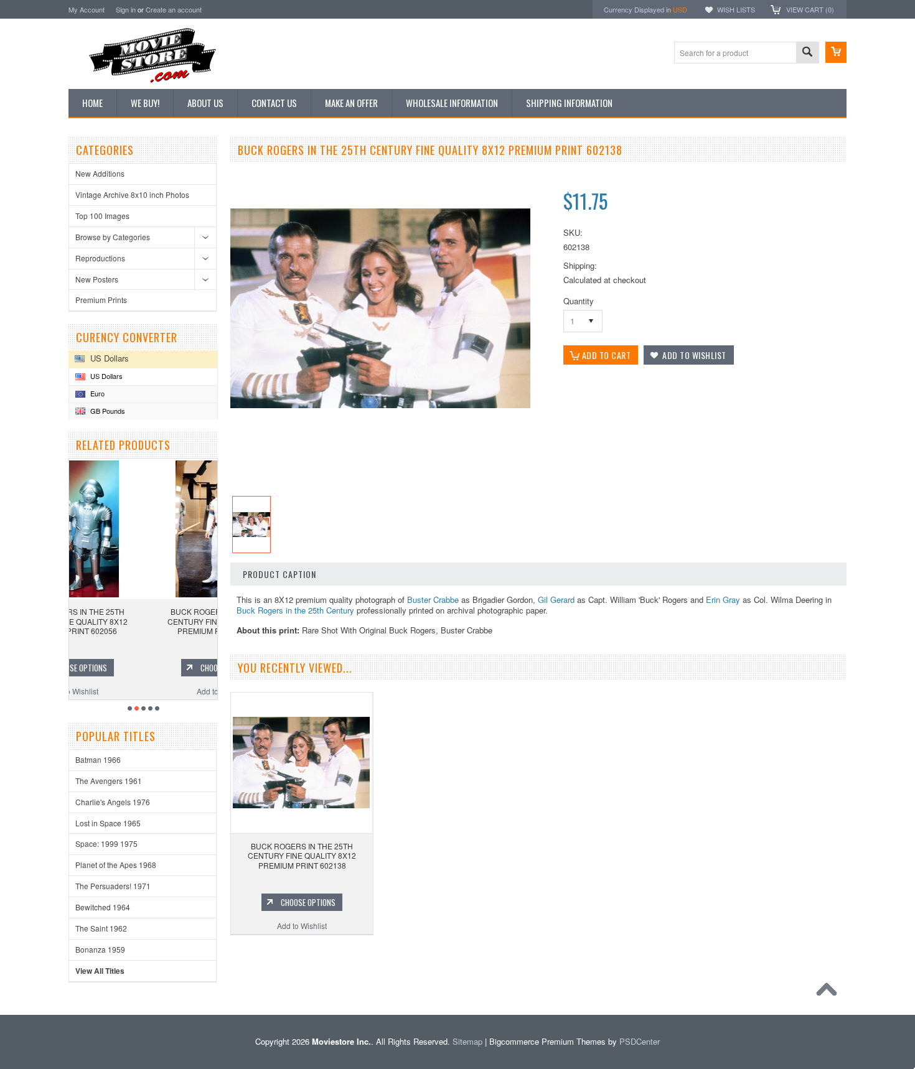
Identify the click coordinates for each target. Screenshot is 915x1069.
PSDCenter (639, 1041)
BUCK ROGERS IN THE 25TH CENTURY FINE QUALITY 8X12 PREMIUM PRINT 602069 (144, 621)
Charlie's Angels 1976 (112, 801)
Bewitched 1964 (102, 907)
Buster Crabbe (433, 599)
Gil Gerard (556, 599)
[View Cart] (836, 52)
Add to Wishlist (144, 691)
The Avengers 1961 (108, 780)
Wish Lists (736, 9)
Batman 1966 (98, 759)
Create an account (174, 9)
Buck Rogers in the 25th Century (295, 610)
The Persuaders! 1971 (113, 885)
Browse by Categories (112, 236)
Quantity (578, 301)
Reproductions (100, 258)
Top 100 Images (102, 215)
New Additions (99, 173)
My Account (86, 9)
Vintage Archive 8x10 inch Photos (132, 194)
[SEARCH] (807, 53)
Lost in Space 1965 (108, 823)
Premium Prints (101, 299)
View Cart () (810, 9)
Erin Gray (723, 599)
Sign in (126, 9)
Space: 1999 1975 (106, 843)
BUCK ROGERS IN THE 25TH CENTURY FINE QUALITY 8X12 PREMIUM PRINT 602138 (302, 856)
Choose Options (150, 667)
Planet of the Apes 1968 (115, 864)
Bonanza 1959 (100, 949)
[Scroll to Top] (829, 992)
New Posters (96, 279)
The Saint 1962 (101, 928)
